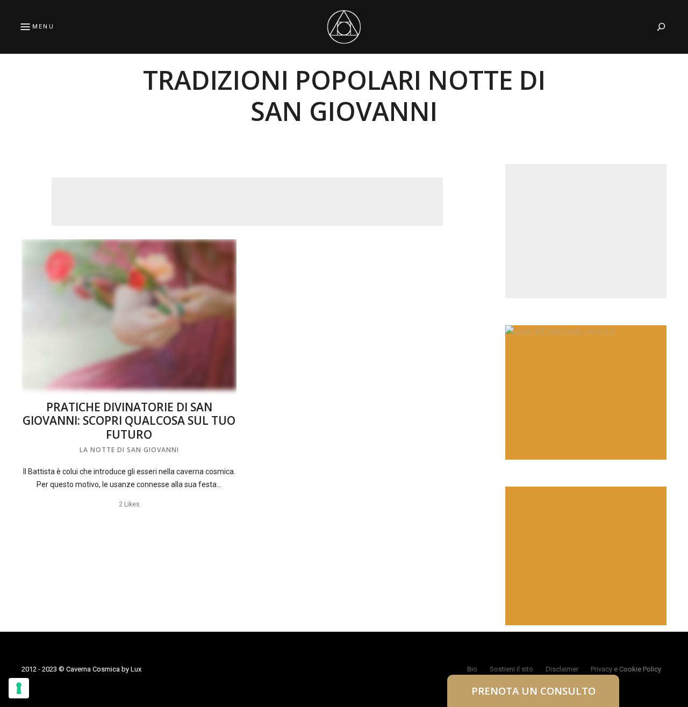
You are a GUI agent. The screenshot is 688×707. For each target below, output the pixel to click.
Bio (472, 669)
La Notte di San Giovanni (129, 449)
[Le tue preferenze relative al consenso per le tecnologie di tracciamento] (19, 688)
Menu (43, 26)
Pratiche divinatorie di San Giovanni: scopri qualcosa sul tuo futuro (129, 420)
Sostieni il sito (511, 669)
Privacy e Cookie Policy (626, 669)
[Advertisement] (247, 201)
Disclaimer (562, 669)
